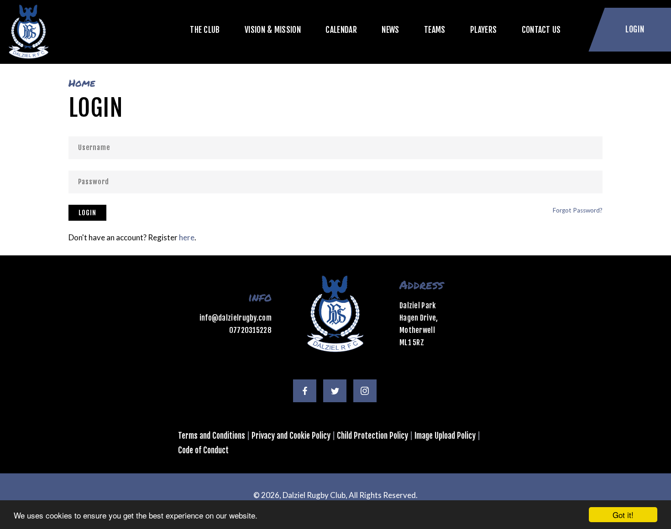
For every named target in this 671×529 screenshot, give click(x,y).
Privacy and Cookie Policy (291, 435)
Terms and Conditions (211, 435)
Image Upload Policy (445, 435)
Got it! (623, 514)
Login (87, 212)
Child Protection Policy (372, 435)
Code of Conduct (203, 450)
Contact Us (541, 29)
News (390, 29)
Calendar (340, 29)
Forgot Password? (578, 210)
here (186, 237)
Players (483, 29)
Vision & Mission (273, 29)
